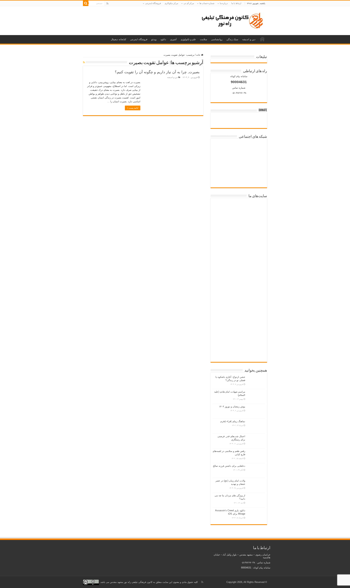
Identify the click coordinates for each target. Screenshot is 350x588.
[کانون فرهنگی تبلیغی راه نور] (232, 20)
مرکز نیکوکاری (171, 3)
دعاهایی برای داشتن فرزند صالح (229, 466)
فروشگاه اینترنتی (153, 3)
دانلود (163, 39)
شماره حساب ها (206, 3)
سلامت (203, 39)
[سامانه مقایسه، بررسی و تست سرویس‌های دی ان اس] (238, 349)
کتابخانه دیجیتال (118, 39)
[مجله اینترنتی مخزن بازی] (238, 209)
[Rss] (107, 3)
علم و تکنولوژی (188, 39)
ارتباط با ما (236, 3)
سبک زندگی (232, 39)
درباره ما (224, 3)
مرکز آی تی (189, 3)
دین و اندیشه (248, 39)
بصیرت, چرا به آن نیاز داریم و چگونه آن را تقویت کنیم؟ (157, 72)
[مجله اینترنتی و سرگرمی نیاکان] (238, 229)
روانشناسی (216, 39)
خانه (198, 55)
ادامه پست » (132, 108)
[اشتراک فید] (84, 62)
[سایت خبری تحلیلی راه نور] (238, 247)
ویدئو (153, 39)
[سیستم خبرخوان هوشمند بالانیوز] (238, 310)
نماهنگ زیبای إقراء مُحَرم (232, 421)
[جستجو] (85, 3)
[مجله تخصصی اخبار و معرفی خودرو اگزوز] (238, 288)
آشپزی (173, 39)
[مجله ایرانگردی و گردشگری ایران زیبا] (238, 266)
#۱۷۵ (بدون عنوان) (262, 39)
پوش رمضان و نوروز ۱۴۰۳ (232, 406)
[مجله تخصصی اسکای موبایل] (238, 331)
